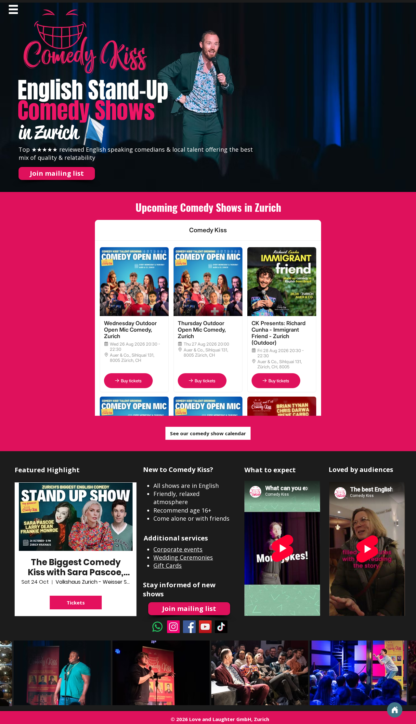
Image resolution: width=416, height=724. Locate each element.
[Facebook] (189, 626)
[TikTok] (221, 626)
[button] (13, 9)
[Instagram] (173, 626)
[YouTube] (205, 626)
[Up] (394, 710)
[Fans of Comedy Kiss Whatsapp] (157, 626)
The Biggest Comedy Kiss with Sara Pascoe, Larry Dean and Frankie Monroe (76, 567)
